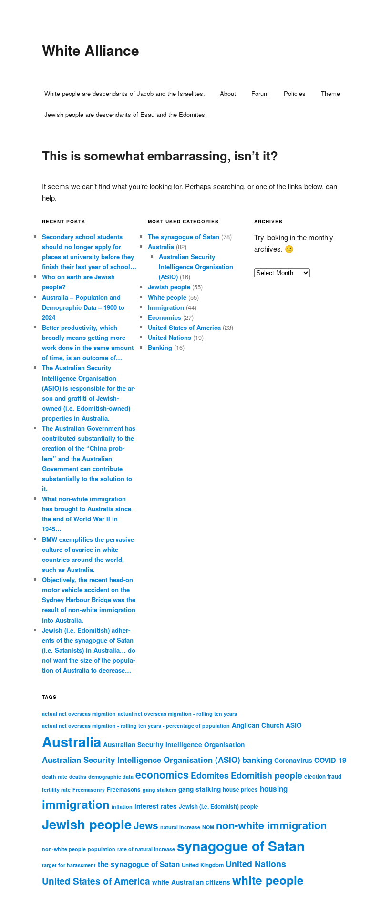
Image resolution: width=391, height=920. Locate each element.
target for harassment (69, 864)
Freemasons (124, 789)
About (228, 93)
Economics (164, 317)
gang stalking (199, 788)
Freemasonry (88, 789)
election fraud (322, 776)
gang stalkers (159, 789)
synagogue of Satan (241, 846)
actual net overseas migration (79, 713)
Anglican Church (258, 725)
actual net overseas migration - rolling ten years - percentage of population (136, 725)
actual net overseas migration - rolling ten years (177, 713)
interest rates (155, 806)
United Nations (169, 337)
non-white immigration (271, 825)
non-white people (64, 849)
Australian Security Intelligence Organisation (174, 744)
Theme (330, 93)
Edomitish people (266, 775)
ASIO (294, 725)
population (101, 849)
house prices (240, 789)
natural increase (180, 827)
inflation (122, 806)
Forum (260, 93)
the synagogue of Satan (139, 864)
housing (274, 788)
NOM (208, 827)
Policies (295, 93)
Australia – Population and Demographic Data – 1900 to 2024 (83, 307)
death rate (54, 776)
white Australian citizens (191, 882)
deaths (77, 776)
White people (167, 297)
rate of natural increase (146, 849)
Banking (160, 347)
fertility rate (56, 789)
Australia (161, 246)
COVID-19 (330, 760)
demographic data (111, 776)
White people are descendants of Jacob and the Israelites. (124, 93)
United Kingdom (203, 865)
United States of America (184, 327)
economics (162, 774)
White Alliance (90, 50)
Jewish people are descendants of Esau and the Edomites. (125, 114)
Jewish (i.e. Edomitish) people (218, 807)
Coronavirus (293, 760)
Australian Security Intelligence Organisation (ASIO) (196, 266)
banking (257, 759)
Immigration (166, 307)
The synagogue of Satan (183, 236)
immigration (76, 804)
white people (268, 880)
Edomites (210, 775)
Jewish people (169, 286)
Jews (146, 825)
